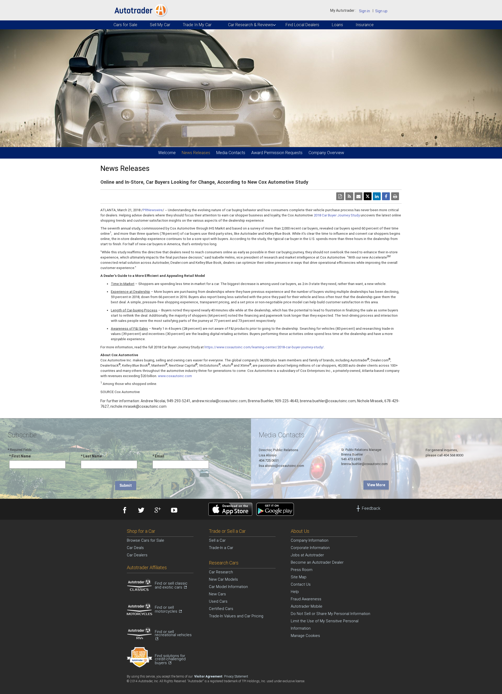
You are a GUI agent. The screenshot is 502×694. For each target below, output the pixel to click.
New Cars (217, 594)
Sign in (364, 11)
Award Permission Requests (277, 152)
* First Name (20, 456)
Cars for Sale (124, 24)
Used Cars (218, 601)
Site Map (298, 577)
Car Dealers (137, 555)
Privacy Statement (236, 676)
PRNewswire (153, 210)
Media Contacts (230, 152)
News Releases (196, 152)
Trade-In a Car (221, 547)
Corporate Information (310, 547)
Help (295, 591)
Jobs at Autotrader (307, 555)
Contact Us (301, 584)
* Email (158, 456)
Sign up (381, 11)
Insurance (364, 24)
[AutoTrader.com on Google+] (157, 510)
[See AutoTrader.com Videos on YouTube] (173, 510)
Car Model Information (228, 586)
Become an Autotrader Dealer (317, 562)
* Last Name (91, 456)
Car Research (221, 572)
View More (376, 485)
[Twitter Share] (368, 196)
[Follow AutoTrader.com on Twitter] (140, 510)
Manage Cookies (305, 635)
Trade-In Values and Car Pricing (236, 616)
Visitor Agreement (208, 676)
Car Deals (135, 547)
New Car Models (223, 579)
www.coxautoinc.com (175, 376)
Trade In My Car (197, 24)
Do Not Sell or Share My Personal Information (330, 613)
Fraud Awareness (306, 599)
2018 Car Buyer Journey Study (337, 215)
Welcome (167, 152)
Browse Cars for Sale (145, 540)
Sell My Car (160, 24)
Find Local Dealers (302, 24)
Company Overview (326, 152)
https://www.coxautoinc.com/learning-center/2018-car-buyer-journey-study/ (264, 347)
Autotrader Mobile (306, 606)
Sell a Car (217, 540)
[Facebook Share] (386, 196)
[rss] (349, 196)
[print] (395, 196)
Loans (337, 24)
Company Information (309, 540)
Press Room (301, 569)
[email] (358, 196)
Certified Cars (221, 608)
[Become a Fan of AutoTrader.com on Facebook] (124, 510)
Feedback (371, 508)
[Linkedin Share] (377, 196)
